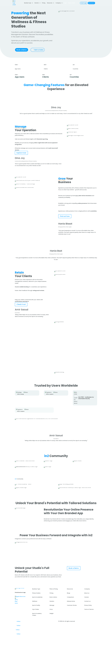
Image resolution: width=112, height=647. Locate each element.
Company (58, 3)
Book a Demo (22, 50)
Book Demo (91, 3)
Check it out (21, 304)
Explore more (21, 153)
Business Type (27, 3)
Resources (49, 3)
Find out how (65, 216)
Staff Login (83, 3)
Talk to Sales (38, 50)
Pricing (43, 3)
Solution (36, 3)
